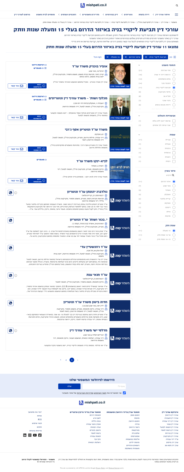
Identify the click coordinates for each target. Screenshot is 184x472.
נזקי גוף (97, 439)
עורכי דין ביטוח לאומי (169, 430)
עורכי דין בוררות (171, 433)
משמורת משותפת (132, 448)
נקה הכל (97, 57)
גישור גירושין (134, 427)
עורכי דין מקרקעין (170, 436)
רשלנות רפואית (94, 442)
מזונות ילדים (134, 442)
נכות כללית (96, 421)
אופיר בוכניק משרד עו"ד (89, 66)
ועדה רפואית (95, 427)
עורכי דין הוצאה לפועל (169, 427)
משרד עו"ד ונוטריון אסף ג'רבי (86, 129)
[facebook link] (40, 435)
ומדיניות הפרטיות (85, 393)
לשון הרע (97, 418)
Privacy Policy (100, 468)
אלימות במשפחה (132, 439)
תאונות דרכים (95, 415)
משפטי (174, 22)
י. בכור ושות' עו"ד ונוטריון (88, 219)
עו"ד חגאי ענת (96, 275)
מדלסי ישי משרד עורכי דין (88, 330)
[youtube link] (35, 435)
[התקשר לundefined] (11, 193)
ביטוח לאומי (96, 433)
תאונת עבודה (95, 436)
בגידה (137, 424)
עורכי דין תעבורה (171, 418)
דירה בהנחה (144, 14)
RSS (40, 420)
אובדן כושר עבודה (93, 424)
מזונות (136, 418)
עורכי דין (164, 22)
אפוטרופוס (135, 436)
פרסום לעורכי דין (22, 14)
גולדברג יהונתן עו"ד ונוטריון (87, 191)
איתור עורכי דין (162, 14)
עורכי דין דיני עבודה (170, 421)
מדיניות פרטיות (35, 431)
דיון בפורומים (111, 14)
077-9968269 (37, 180)
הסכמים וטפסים (68, 14)
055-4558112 (37, 149)
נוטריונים (128, 14)
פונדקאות (135, 430)
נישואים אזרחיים (132, 445)
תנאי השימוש (100, 393)
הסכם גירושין (134, 421)
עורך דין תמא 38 (171, 445)
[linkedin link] (25, 435)
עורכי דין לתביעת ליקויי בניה (123, 22)
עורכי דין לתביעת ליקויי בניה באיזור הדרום (91, 22)
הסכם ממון (135, 415)
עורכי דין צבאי (172, 424)
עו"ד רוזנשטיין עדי (93, 247)
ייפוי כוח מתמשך (35, 412)
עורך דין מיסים (172, 442)
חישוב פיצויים (95, 430)
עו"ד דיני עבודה (172, 439)
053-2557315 (37, 86)
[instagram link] (30, 435)
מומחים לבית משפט (45, 14)
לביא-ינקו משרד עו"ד (91, 161)
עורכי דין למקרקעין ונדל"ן (147, 22)
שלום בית (135, 433)
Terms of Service (114, 468)
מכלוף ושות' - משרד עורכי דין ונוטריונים (78, 98)
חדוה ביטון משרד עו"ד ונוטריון (85, 302)
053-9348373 (37, 117)
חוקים (39, 427)
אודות (39, 416)
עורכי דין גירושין (171, 415)
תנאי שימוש (37, 423)
